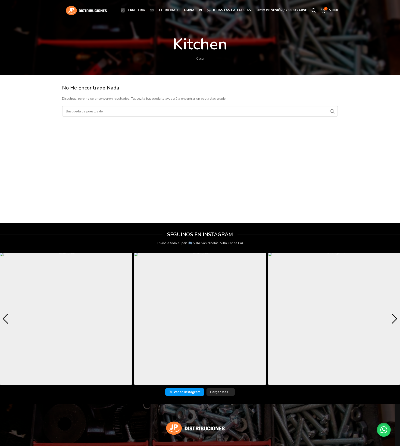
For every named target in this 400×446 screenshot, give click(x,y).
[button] (192, 381)
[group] (66, 319)
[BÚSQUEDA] (332, 111)
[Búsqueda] (314, 10)
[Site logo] (86, 10)
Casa (200, 58)
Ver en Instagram (187, 392)
